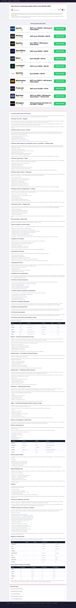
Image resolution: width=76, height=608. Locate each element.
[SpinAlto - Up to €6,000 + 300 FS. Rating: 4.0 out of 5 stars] (12, 73)
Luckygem (20, 65)
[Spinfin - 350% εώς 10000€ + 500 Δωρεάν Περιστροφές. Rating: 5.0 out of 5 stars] (12, 28)
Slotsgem (20, 103)
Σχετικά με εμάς (48, 603)
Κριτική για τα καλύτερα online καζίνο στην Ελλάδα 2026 (20, 603)
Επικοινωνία (9, 603)
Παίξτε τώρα (60, 28)
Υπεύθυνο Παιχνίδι (54, 603)
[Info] (64, 10)
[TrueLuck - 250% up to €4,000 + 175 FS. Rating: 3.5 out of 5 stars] (12, 88)
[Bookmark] (62, 10)
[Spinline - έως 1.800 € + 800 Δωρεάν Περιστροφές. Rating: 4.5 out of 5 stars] (12, 43)
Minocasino (21, 80)
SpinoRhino (20, 51)
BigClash (19, 95)
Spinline (19, 43)
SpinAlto (19, 73)
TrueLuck (20, 88)
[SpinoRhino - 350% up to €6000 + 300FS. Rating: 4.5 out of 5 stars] (12, 51)
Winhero (19, 36)
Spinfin (19, 28)
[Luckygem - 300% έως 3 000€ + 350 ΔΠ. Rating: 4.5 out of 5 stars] (12, 66)
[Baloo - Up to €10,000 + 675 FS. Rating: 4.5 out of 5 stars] (12, 58)
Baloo (18, 58)
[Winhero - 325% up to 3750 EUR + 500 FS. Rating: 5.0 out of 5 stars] (12, 36)
